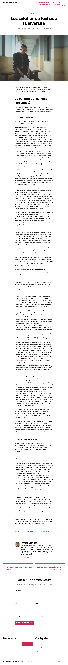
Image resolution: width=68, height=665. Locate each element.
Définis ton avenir (55, 2)
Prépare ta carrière (45, 4)
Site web (17, 610)
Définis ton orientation (41, 649)
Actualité (34, 13)
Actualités (38, 643)
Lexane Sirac (23, 28)
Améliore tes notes (44, 2)
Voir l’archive (25, 557)
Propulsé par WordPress (26, 661)
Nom (16, 603)
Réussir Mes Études (10, 2)
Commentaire (18, 590)
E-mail (36, 603)
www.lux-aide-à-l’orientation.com (39, 531)
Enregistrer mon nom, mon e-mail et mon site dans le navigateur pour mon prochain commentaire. (34, 617)
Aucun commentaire (46, 28)
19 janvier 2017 (34, 28)
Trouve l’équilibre (55, 4)
